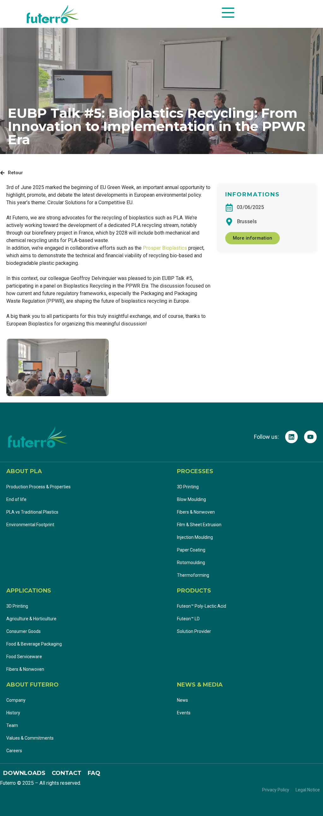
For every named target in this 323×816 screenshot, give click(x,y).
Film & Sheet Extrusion (199, 524)
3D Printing (188, 486)
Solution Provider (194, 631)
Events (184, 712)
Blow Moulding (191, 499)
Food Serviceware (24, 656)
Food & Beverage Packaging (34, 643)
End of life (16, 499)
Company (16, 700)
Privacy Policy (275, 789)
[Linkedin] (291, 437)
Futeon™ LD (189, 618)
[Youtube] (310, 437)
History (13, 712)
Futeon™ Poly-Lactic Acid (201, 606)
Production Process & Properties (38, 486)
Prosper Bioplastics (165, 248)
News (182, 700)
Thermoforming (193, 575)
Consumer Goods (23, 631)
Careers (14, 750)
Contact (66, 773)
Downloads (24, 773)
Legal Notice (308, 789)
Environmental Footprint (30, 524)
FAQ (94, 773)
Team (12, 725)
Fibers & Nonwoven (196, 512)
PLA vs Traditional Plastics (32, 512)
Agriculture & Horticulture (31, 618)
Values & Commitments (30, 738)
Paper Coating (191, 549)
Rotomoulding (191, 562)
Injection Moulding (195, 537)
